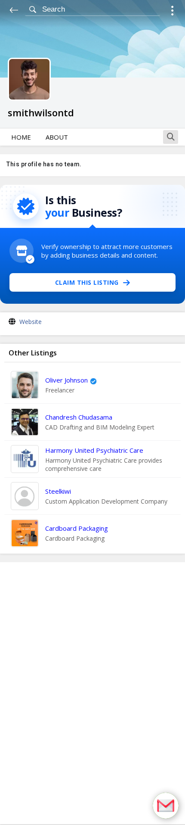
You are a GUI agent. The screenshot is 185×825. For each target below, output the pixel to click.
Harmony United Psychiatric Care (94, 450)
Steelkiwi (58, 491)
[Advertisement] (92, 693)
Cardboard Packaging (76, 528)
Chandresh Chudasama (78, 417)
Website (30, 322)
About (57, 137)
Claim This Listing (87, 282)
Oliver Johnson (66, 380)
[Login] (172, 12)
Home (21, 137)
